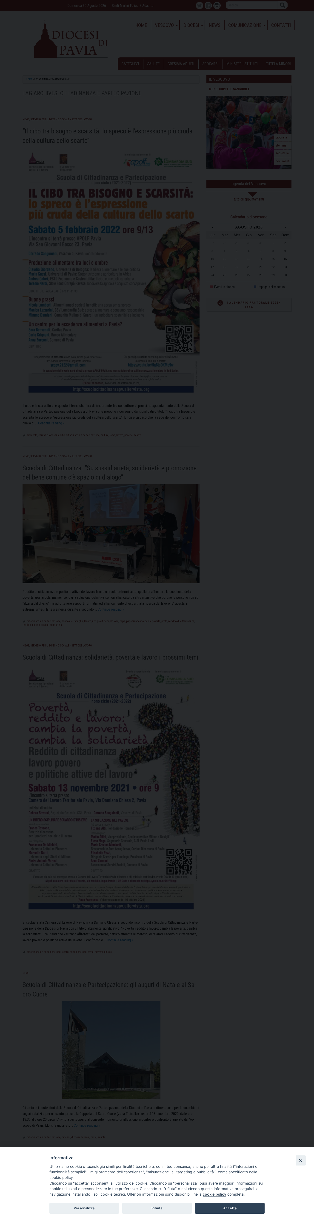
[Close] (301, 1160)
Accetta (230, 1208)
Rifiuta (156, 1208)
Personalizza (84, 1208)
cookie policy (214, 1194)
